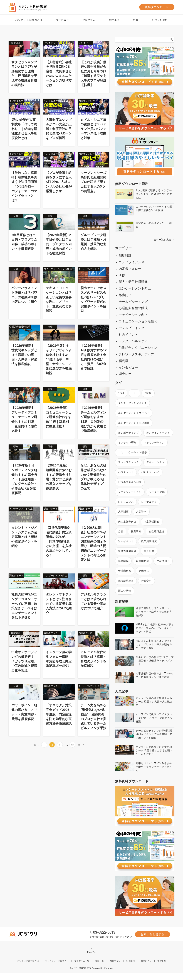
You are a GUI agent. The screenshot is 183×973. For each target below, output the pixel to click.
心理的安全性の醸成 (133, 308)
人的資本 (141, 511)
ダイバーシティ (155, 462)
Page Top (91, 952)
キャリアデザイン (154, 442)
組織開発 (144, 570)
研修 (122, 275)
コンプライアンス (131, 262)
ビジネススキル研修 (130, 482)
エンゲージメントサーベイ (133, 412)
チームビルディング (133, 301)
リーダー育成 (157, 491)
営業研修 (136, 531)
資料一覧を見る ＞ (164, 239)
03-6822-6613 (104, 932)
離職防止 (125, 295)
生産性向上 (163, 561)
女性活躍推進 (156, 531)
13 (72, 745)
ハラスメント (126, 472)
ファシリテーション (130, 491)
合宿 (120, 531)
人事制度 (123, 511)
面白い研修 (124, 590)
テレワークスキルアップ (136, 354)
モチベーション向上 (133, 315)
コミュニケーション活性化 (138, 321)
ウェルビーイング (131, 328)
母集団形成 (142, 561)
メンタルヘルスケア (133, 341)
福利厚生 (125, 361)
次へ (80, 745)
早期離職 (123, 561)
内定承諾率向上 (127, 521)
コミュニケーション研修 (132, 452)
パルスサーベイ (150, 472)
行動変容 (146, 580)
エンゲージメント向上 (135, 288)
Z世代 (148, 393)
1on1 (121, 393)
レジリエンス (126, 501)
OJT (134, 393)
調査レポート (128, 374)
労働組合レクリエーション (138, 347)
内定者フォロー (130, 269)
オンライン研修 (127, 442)
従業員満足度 (149, 541)
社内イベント (128, 334)
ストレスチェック (128, 462)
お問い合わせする (152, 934)
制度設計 (125, 255)
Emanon (108, 968)
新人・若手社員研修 (133, 282)
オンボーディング (128, 432)
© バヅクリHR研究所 (80, 968)
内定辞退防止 (151, 521)
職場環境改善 (126, 580)
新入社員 (149, 551)
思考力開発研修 (127, 551)
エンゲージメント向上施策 (133, 422)
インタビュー (128, 367)
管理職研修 (124, 570)
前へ (36, 745)
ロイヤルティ (149, 501)
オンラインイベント (158, 432)
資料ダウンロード (157, 7)
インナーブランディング (132, 403)
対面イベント (126, 541)
